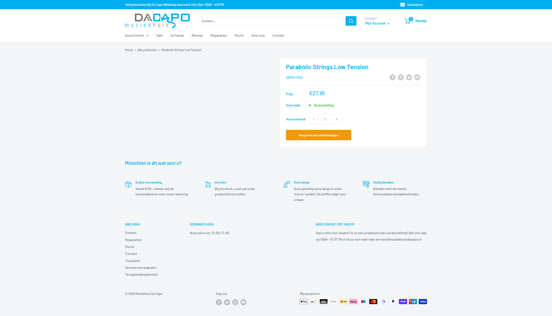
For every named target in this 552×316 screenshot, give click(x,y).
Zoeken (130, 232)
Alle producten (147, 50)
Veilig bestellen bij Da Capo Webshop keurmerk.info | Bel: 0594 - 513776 (174, 4)
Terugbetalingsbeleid (141, 274)
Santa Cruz (294, 77)
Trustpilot (132, 260)
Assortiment (134, 35)
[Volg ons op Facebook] (219, 302)
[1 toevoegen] (336, 119)
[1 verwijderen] (313, 119)
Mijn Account (375, 23)
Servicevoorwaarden (141, 267)
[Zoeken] (351, 21)
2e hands (177, 35)
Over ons (258, 35)
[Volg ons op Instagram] (235, 302)
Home (129, 50)
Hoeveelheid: (296, 119)
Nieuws (197, 35)
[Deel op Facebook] (393, 77)
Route (239, 35)
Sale (159, 35)
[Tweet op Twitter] (409, 77)
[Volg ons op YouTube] (243, 302)
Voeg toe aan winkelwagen (318, 135)
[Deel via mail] (417, 77)
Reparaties (218, 35)
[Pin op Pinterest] (401, 77)
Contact (278, 35)
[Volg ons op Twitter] (227, 302)
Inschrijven (415, 4)
